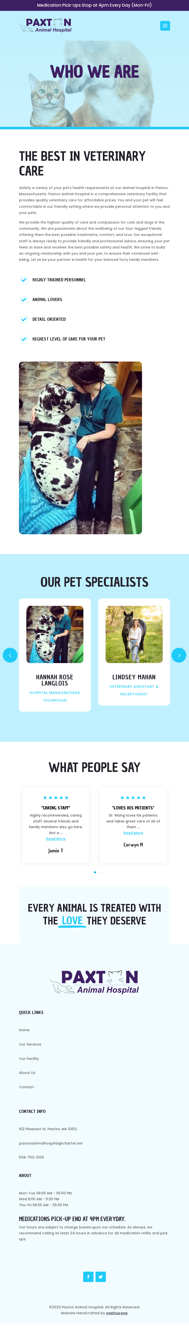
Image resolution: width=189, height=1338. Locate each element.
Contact (94, 114)
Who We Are (94, 97)
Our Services (94, 65)
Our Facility (94, 81)
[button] (179, 655)
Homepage (94, 49)
